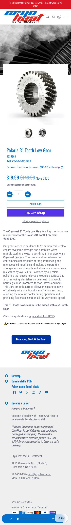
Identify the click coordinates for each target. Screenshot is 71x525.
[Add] (28, 194)
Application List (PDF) (42, 316)
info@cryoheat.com (39, 474)
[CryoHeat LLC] (24, 17)
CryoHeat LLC (18, 502)
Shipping (11, 184)
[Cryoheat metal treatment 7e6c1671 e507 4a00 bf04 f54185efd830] (35, 354)
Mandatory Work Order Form (31, 339)
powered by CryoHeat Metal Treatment (29, 507)
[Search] (47, 17)
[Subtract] (10, 194)
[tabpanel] (35, 279)
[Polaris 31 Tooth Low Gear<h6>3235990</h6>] (28, 133)
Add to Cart (36, 203)
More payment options (35, 221)
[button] (53, 17)
